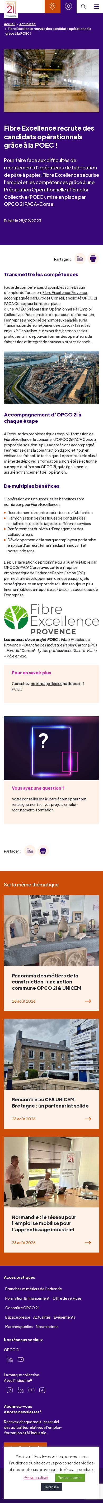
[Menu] (96, 6)
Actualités (27, 24)
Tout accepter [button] (70, 1477)
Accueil (9, 24)
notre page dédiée (46, 683)
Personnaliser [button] (36, 1477)
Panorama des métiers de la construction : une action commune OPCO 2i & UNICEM (46, 981)
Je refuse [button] (51, 1487)
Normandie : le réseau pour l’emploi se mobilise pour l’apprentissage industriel (44, 1223)
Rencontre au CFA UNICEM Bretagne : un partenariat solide (50, 1102)
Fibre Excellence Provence (65, 292)
